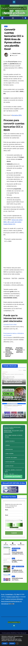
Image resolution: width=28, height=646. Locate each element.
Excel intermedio (16, 548)
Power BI (14, 550)
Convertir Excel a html (10, 324)
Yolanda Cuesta (16, 53)
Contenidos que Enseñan (13, 476)
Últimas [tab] (6, 544)
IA (12, 568)
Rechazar (12, 643)
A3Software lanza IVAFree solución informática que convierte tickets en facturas (9, 352)
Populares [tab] (13, 544)
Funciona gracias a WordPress (9, 633)
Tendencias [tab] (21, 544)
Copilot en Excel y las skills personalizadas (13, 381)
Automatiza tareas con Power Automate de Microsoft (14, 416)
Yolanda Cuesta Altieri (12, 596)
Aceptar (4, 643)
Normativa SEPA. (17, 115)
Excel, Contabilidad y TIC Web (10, 594)
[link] (2, 18)
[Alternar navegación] (13, 18)
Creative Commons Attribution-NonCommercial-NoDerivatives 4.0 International (12, 601)
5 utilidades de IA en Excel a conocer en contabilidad (13, 399)
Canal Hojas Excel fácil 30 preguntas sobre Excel (19, 350)
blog (6, 26)
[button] (22, 18)
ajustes (20, 640)
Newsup (23, 633)
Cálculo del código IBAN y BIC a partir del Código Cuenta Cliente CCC (13, 222)
